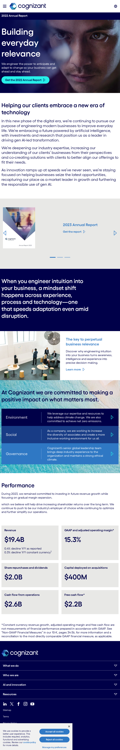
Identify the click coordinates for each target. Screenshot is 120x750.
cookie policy (29, 742)
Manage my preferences (54, 747)
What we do (11, 665)
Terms (6, 716)
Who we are (10, 675)
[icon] (115, 6)
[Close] (69, 726)
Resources (9, 694)
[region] (36, 736)
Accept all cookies (54, 731)
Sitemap (7, 710)
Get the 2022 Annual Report (23, 80)
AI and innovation (14, 684)
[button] (4, 233)
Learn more (73, 369)
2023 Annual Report (80, 225)
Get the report (72, 231)
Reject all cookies (54, 739)
